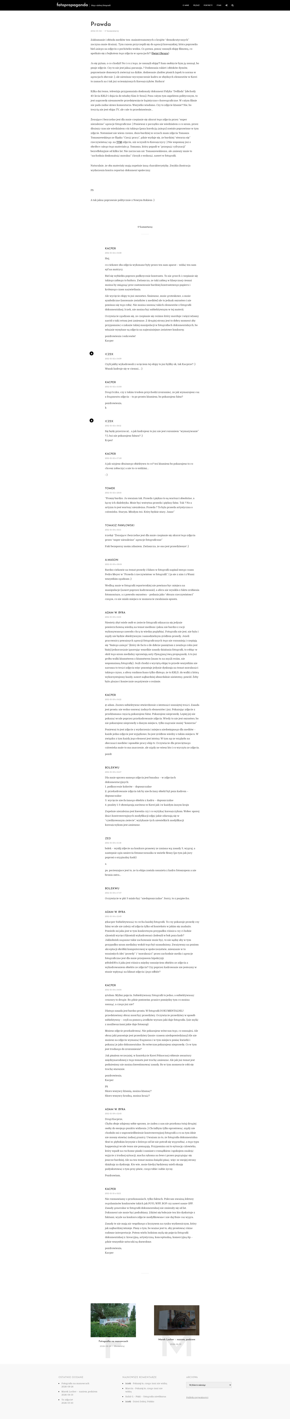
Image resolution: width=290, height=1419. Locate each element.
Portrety (208, 5)
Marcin (129, 1388)
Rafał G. (129, 1396)
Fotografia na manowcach (113, 1341)
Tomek (110, 488)
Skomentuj (119, 1346)
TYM (119, 142)
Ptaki (219, 5)
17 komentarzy (112, 31)
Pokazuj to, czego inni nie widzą (150, 1383)
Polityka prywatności (197, 1397)
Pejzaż (196, 5)
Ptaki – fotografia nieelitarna (151, 1396)
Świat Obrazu (160, 53)
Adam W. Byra (115, 613)
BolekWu (112, 768)
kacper (110, 248)
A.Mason (111, 560)
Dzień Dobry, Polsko (143, 1401)
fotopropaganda (72, 5)
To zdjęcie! (67, 1400)
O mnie (186, 5)
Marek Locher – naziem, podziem (176, 1339)
